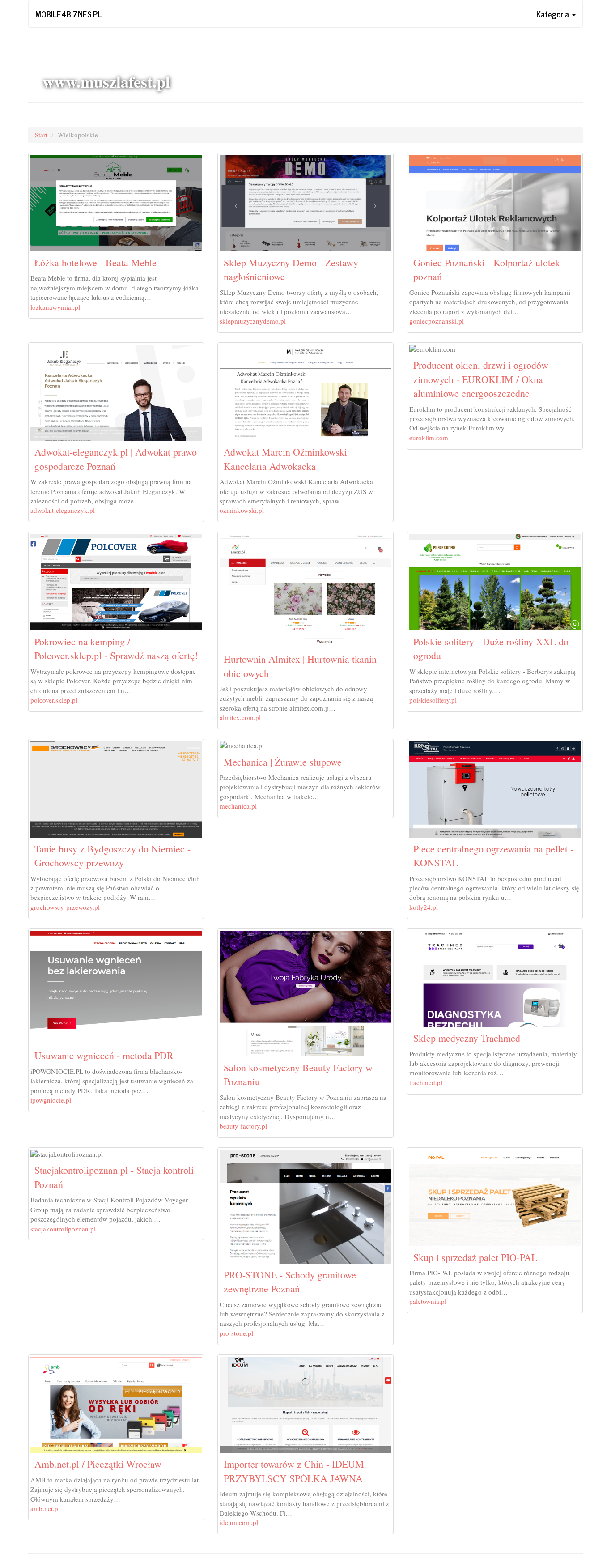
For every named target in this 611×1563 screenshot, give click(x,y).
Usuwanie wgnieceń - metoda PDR (104, 1055)
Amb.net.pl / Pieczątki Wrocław (97, 1463)
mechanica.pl (238, 805)
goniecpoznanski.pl (436, 320)
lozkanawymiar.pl (55, 306)
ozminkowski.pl (242, 510)
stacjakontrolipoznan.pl (63, 1228)
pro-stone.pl (236, 1333)
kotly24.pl (423, 907)
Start (41, 134)
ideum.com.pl (239, 1522)
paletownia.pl (427, 1301)
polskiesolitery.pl (433, 699)
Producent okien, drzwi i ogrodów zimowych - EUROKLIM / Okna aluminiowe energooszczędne (480, 379)
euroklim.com (428, 437)
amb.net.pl (45, 1508)
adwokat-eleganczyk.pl (62, 510)
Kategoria (553, 14)
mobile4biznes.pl (68, 14)
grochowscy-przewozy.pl (65, 907)
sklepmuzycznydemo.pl (253, 320)
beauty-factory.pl (243, 1125)
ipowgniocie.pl (50, 1099)
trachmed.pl (425, 1082)
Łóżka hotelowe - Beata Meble (95, 262)
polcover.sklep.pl (53, 699)
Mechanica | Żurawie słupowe (283, 761)
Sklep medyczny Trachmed (466, 1037)
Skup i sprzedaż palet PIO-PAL (475, 1257)
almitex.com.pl (240, 717)
